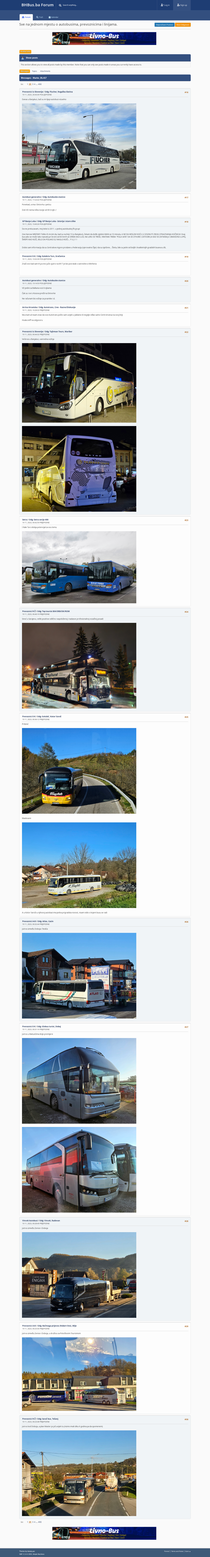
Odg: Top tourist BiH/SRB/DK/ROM (53, 611)
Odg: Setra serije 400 (38, 519)
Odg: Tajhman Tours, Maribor (58, 331)
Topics (34, 71)
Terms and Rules (177, 1551)
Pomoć (166, 1551)
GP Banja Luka (29, 221)
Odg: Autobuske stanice (54, 197)
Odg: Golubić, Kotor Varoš (49, 716)
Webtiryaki (31, 1551)
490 (40, 84)
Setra (24, 519)
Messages (25, 71)
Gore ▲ (188, 1551)
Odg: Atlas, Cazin (45, 921)
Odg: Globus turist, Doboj (49, 1026)
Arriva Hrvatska (29, 307)
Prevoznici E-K (28, 256)
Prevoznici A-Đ (29, 921)
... (37, 84)
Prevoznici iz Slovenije (32, 91)
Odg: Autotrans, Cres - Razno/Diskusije (57, 307)
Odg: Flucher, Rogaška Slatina (59, 91)
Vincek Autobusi (30, 1220)
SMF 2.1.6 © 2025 (25, 1554)
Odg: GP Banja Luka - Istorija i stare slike (57, 221)
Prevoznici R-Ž (29, 611)
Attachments (45, 71)
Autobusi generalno (31, 197)
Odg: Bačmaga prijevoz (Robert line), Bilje (57, 1325)
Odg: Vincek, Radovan (49, 1220)
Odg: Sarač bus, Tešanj (47, 1419)
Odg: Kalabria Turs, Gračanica (51, 256)
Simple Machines (38, 1554)
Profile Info (25, 51)
